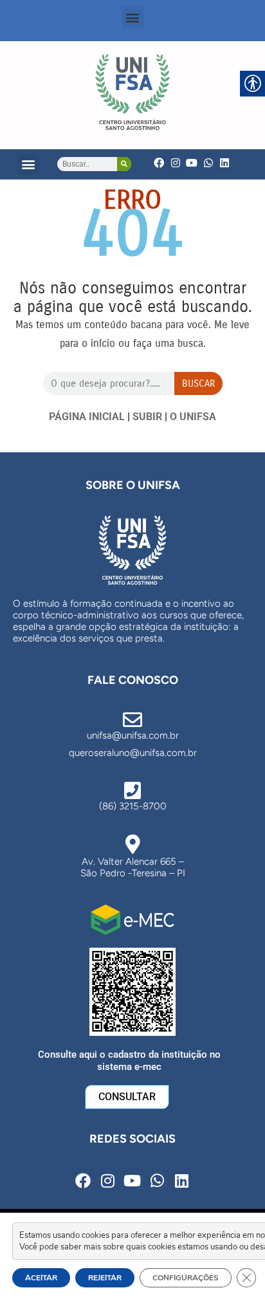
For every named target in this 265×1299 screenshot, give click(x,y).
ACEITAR (41, 1278)
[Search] (124, 164)
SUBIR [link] (147, 416)
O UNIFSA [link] (193, 416)
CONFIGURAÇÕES (185, 1278)
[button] (132, 17)
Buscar (198, 383)
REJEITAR (105, 1278)
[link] (132, 92)
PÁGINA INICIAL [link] (87, 416)
